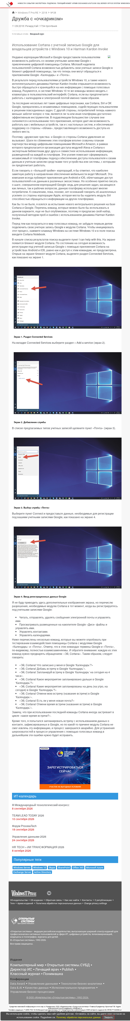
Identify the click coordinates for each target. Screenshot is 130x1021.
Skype (52, 867)
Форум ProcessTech (24, 826)
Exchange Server (22, 872)
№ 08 (53, 12)
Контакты (87, 900)
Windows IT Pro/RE (28, 12)
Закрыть (108, 1017)
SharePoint (64, 867)
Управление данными (43, 983)
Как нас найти (71, 900)
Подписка (51, 3)
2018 (44, 12)
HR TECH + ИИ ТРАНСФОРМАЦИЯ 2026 (38, 847)
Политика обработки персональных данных (58, 903)
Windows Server (21, 867)
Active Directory (42, 872)
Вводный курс (37, 34)
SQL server (102, 3)
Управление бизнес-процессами (32, 991)
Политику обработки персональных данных (78, 1017)
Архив (75, 3)
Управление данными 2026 (29, 836)
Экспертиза (40, 3)
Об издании (36, 900)
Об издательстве (19, 900)
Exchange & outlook (87, 3)
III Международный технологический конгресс (40, 805)
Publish (68, 969)
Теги (12, 903)
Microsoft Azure (94, 867)
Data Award (17, 983)
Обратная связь (54, 900)
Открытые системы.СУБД (68, 965)
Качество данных (37, 987)
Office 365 (78, 867)
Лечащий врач (47, 969)
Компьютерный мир (27, 965)
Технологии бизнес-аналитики (81, 983)
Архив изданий (25, 903)
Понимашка (53, 974)
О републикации (103, 900)
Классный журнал (25, 974)
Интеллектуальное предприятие (73, 987)
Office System (113, 3)
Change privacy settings (95, 903)
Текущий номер (64, 3)
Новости (22, 3)
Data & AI (16, 987)
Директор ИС (21, 969)
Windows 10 (39, 867)
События (30, 3)
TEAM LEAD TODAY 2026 (28, 815)
